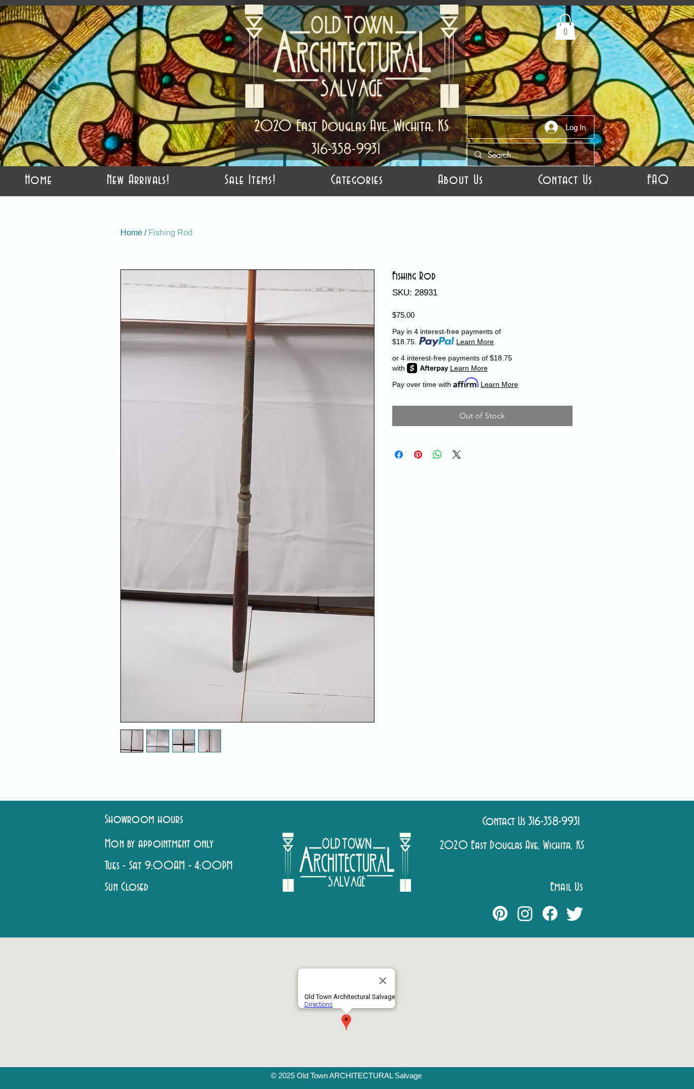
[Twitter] (575, 913)
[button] (357, 180)
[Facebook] (550, 913)
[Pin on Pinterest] (418, 454)
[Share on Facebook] (399, 454)
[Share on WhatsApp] (437, 454)
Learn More (475, 342)
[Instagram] (525, 913)
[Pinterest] (500, 913)
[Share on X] (457, 454)
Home (131, 232)
